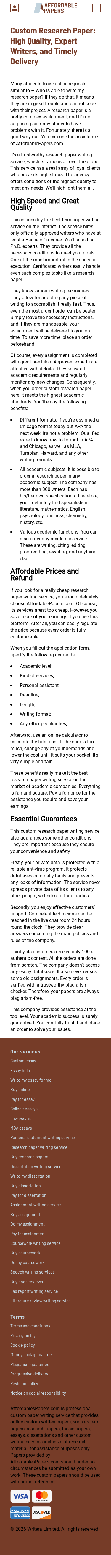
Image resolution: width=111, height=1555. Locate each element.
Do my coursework (27, 1262)
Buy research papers (29, 1156)
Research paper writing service (38, 1147)
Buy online (20, 1089)
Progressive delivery (29, 1373)
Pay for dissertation (28, 1195)
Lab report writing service (34, 1291)
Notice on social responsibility (38, 1393)
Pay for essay (22, 1099)
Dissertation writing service (36, 1166)
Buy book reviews (26, 1281)
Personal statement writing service (42, 1137)
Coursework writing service (35, 1243)
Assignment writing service (35, 1204)
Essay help (20, 1070)
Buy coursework (25, 1252)
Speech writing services (32, 1271)
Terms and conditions (30, 1325)
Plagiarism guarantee (29, 1364)
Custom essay (23, 1060)
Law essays (20, 1118)
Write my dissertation (30, 1175)
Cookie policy (22, 1345)
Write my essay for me (31, 1079)
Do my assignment (27, 1223)
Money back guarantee (31, 1354)
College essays (24, 1108)
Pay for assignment (28, 1233)
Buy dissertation (25, 1185)
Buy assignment (25, 1214)
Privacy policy (23, 1335)
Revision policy (24, 1383)
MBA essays (21, 1127)
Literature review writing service (40, 1300)
